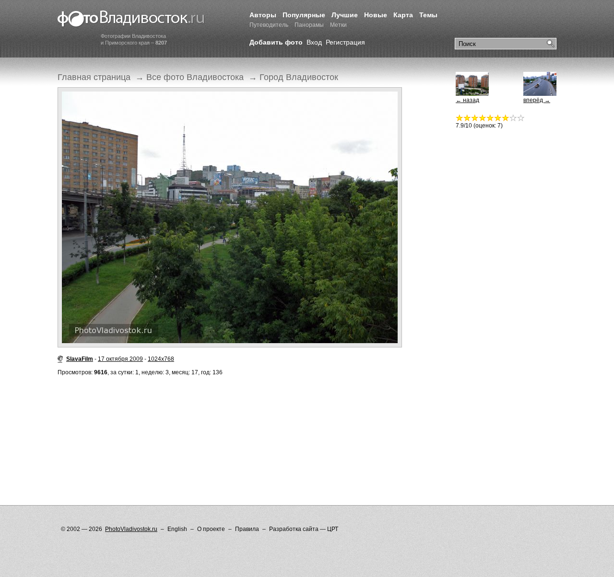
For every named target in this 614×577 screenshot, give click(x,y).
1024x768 (161, 359)
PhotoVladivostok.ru (131, 529)
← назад (467, 100)
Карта (403, 15)
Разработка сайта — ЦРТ (303, 529)
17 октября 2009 (120, 359)
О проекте (211, 529)
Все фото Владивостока (195, 77)
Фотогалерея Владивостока (131, 19)
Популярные (304, 15)
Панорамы (309, 25)
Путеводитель (268, 25)
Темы (428, 15)
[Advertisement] (232, 421)
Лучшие (344, 15)
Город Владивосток (299, 77)
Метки (338, 25)
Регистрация (345, 42)
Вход (314, 42)
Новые (375, 15)
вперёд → (536, 100)
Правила (247, 529)
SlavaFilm (79, 359)
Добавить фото (276, 42)
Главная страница (94, 77)
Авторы (262, 15)
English (177, 529)
